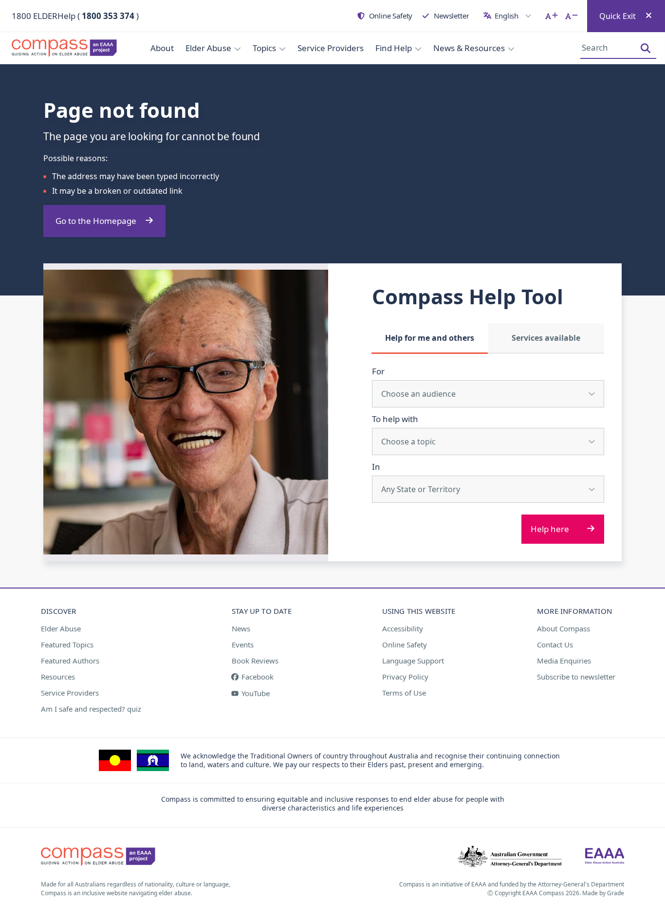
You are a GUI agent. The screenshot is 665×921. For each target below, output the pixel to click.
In (376, 466)
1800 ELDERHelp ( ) (75, 15)
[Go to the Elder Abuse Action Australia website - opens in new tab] (604, 856)
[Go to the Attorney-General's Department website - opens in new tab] (510, 856)
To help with (395, 418)
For (378, 371)
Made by (603, 893)
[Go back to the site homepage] (58, 48)
